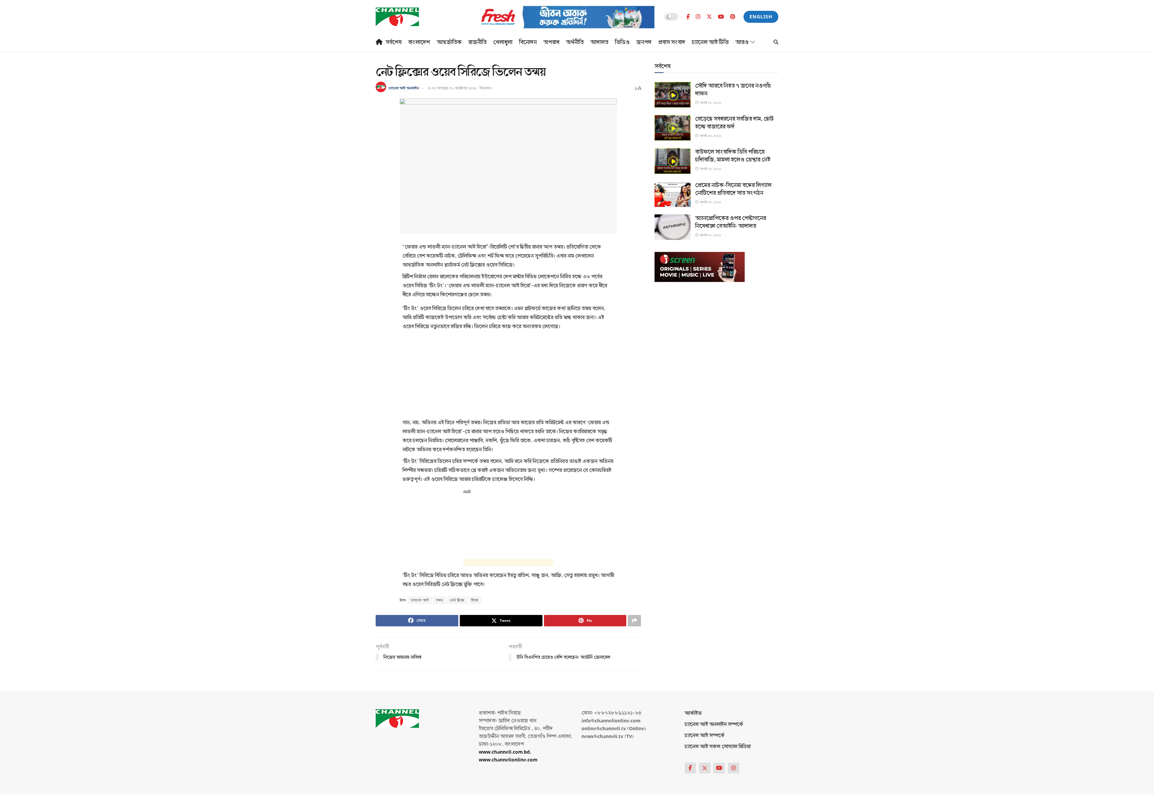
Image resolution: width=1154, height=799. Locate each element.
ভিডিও (622, 42)
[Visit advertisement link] (558, 17)
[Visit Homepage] (397, 17)
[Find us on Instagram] (698, 17)
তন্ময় (439, 600)
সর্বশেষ (393, 42)
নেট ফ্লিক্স (457, 600)
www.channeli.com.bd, (505, 752)
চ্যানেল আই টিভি (710, 42)
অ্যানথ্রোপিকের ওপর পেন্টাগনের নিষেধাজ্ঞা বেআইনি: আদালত (730, 222)
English (760, 17)
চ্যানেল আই (420, 600)
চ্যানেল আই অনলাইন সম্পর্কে (714, 724)
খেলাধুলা (502, 42)
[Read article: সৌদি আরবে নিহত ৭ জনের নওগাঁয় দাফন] (673, 94)
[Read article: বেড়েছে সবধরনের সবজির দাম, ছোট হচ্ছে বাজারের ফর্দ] (673, 128)
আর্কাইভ (693, 713)
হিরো (474, 600)
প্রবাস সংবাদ (671, 42)
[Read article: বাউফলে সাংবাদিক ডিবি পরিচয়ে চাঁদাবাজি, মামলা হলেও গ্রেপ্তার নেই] (673, 161)
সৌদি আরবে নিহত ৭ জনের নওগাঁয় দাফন (733, 89)
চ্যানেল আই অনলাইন (404, 88)
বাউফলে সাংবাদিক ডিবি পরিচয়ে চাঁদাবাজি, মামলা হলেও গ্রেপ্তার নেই (732, 155)
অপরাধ (551, 42)
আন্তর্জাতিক (449, 42)
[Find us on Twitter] (709, 16)
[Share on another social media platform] (634, 620)
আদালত (599, 42)
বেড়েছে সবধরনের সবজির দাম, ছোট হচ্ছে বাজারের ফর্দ (734, 122)
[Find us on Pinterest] (732, 17)
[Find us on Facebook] (688, 17)
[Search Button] (776, 42)
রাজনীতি (477, 42)
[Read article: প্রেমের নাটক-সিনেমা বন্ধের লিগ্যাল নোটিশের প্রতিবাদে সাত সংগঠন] (673, 194)
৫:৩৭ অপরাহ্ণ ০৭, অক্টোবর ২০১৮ (452, 88)
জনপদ (644, 42)
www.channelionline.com (509, 760)
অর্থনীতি (575, 42)
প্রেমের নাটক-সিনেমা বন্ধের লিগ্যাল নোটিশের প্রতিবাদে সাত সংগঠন (733, 189)
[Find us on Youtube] (721, 17)
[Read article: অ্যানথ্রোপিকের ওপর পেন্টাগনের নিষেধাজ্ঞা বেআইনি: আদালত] (673, 227)
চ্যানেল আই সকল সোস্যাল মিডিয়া (717, 747)
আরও (742, 42)
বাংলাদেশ (419, 42)
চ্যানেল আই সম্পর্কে (705, 735)
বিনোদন (528, 42)
